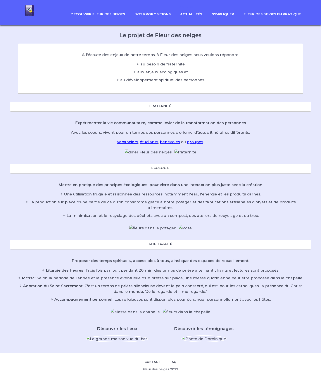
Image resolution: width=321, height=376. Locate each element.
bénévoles (170, 141)
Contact (152, 362)
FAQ (173, 362)
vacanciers (127, 141)
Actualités (191, 14)
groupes (195, 141)
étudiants (149, 141)
